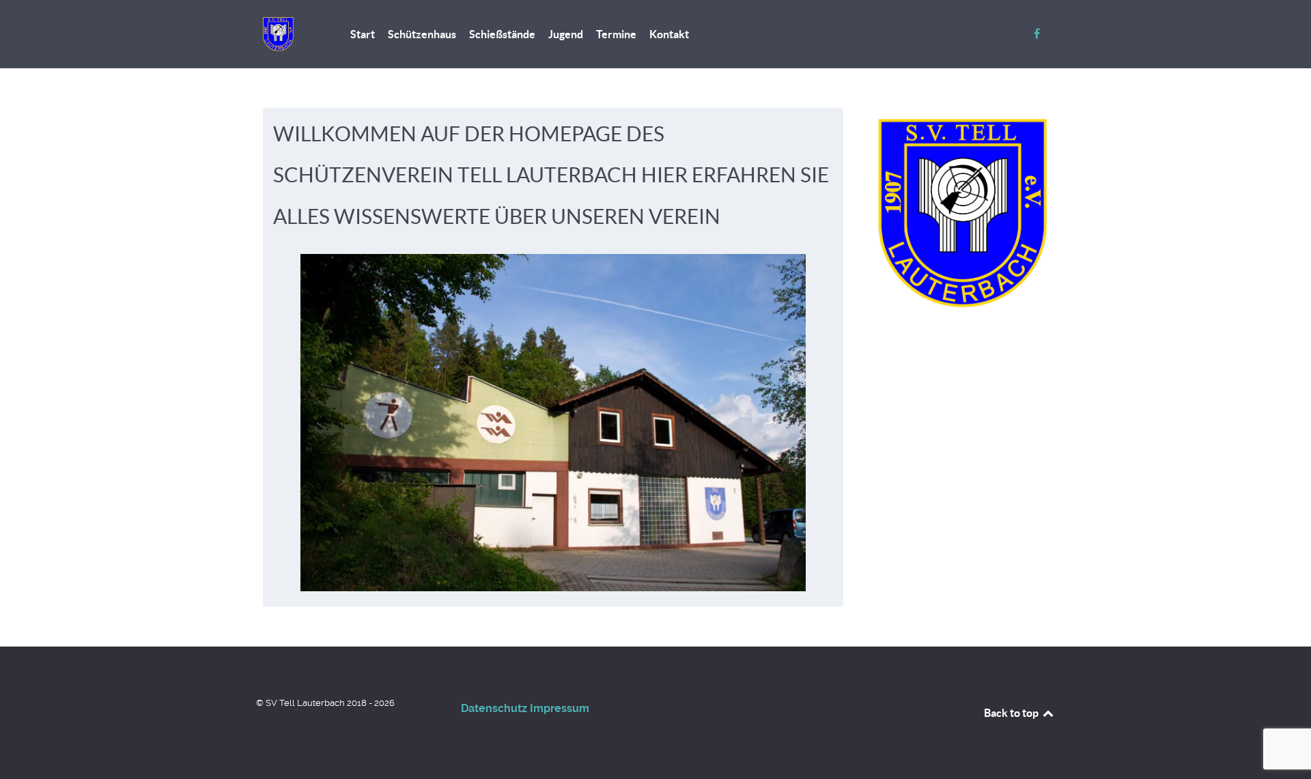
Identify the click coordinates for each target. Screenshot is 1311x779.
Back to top (1012, 713)
